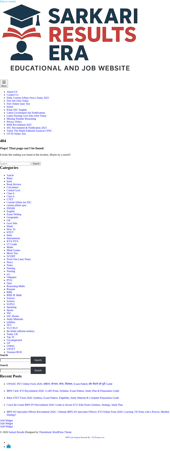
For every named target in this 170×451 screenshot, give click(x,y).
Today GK (12, 334)
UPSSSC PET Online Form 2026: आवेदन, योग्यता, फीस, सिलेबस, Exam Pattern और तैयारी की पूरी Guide (59, 383)
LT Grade (12, 244)
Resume (11, 289)
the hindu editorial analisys (21, 331)
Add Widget (6, 420)
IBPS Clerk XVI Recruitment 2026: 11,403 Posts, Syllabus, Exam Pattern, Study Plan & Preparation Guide (63, 390)
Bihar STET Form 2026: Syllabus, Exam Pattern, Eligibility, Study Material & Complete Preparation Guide (63, 397)
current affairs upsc (17, 205)
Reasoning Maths (16, 286)
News (10, 262)
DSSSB (11, 208)
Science (11, 298)
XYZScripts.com (98, 437)
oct (8, 274)
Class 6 (10, 193)
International (13, 238)
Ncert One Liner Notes (19, 259)
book (9, 181)
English (11, 211)
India (9, 235)
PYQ (9, 280)
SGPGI (10, 304)
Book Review (14, 184)
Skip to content (8, 1)
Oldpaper (11, 277)
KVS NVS (12, 241)
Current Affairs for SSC (19, 202)
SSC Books (13, 316)
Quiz (9, 283)
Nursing (11, 268)
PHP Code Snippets (73, 437)
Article (10, 175)
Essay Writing (14, 214)
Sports (10, 310)
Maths (10, 247)
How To (11, 229)
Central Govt (13, 190)
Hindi (10, 226)
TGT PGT (12, 328)
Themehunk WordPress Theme (55, 432)
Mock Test (12, 253)
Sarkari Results (8, 78)
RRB (9, 292)
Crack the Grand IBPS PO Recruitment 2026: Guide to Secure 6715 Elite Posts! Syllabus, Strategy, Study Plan (65, 404)
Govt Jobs (12, 223)
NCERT (11, 256)
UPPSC (11, 346)
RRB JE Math (14, 295)
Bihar (9, 178)
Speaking (11, 307)
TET (9, 325)
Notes (10, 265)
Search (4, 355)
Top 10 (10, 337)
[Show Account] (9, 446)
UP (8, 343)
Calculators (12, 187)
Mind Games (13, 250)
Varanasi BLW (14, 352)
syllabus (11, 322)
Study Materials (15, 319)
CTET (10, 199)
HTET (10, 232)
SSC (9, 313)
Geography (12, 217)
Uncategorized (14, 340)
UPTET (11, 349)
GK (9, 220)
